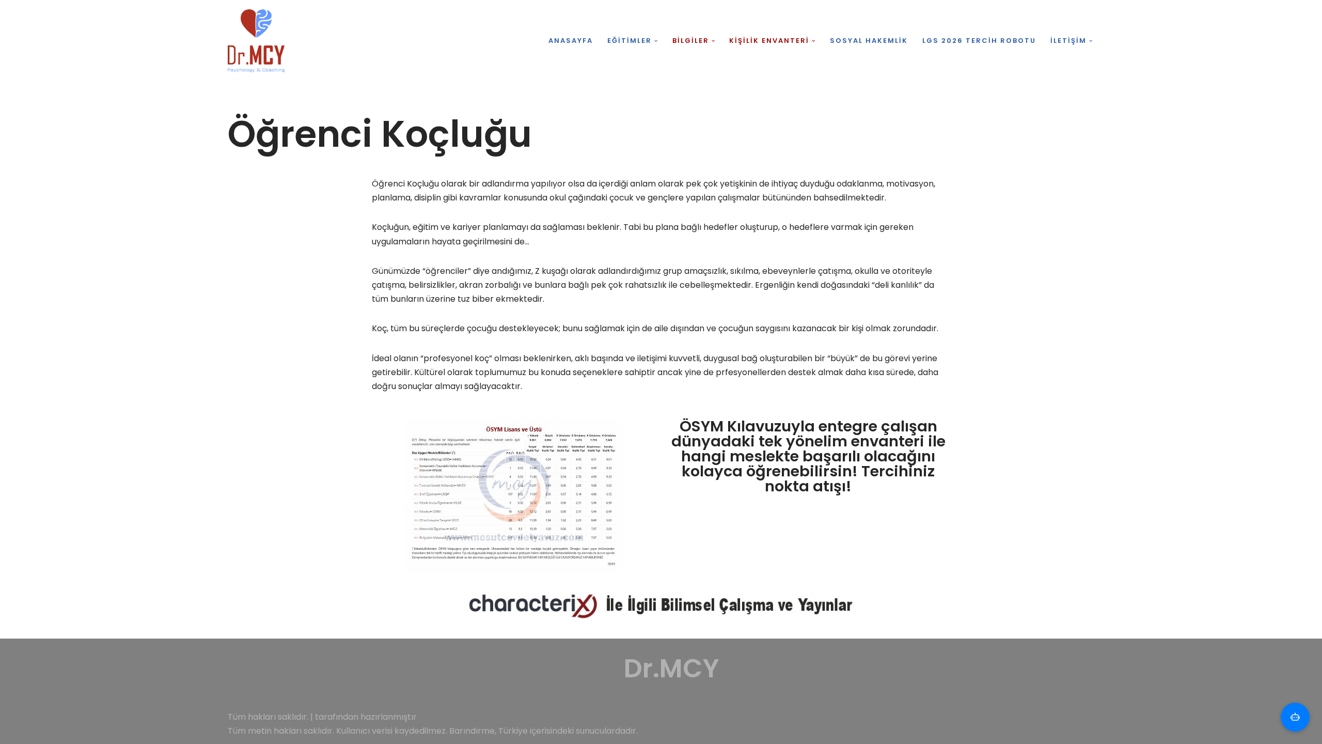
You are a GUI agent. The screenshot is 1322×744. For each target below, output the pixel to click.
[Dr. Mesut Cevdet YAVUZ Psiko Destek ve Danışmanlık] (259, 40)
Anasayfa (570, 40)
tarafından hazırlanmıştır (366, 717)
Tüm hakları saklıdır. (268, 717)
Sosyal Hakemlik (869, 40)
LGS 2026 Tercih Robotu (979, 40)
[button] (656, 41)
